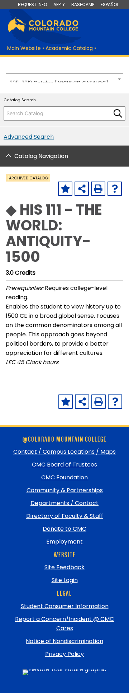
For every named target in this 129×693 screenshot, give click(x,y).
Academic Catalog (69, 48)
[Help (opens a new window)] (115, 189)
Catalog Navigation (41, 156)
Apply (59, 4)
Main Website (24, 48)
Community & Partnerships (65, 490)
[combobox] (64, 79)
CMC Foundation (64, 477)
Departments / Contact (64, 503)
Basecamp (82, 4)
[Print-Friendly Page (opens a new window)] (98, 189)
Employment (64, 541)
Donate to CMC (64, 529)
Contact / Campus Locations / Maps (64, 452)
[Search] (117, 113)
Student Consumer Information (65, 606)
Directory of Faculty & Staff (64, 516)
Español (110, 4)
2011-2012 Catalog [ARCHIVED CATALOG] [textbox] (59, 80)
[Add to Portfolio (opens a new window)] (65, 189)
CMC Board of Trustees (64, 464)
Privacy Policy (64, 654)
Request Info (32, 4)
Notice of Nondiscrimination (64, 641)
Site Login (65, 580)
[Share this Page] (82, 189)
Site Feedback (64, 567)
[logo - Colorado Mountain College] (43, 31)
